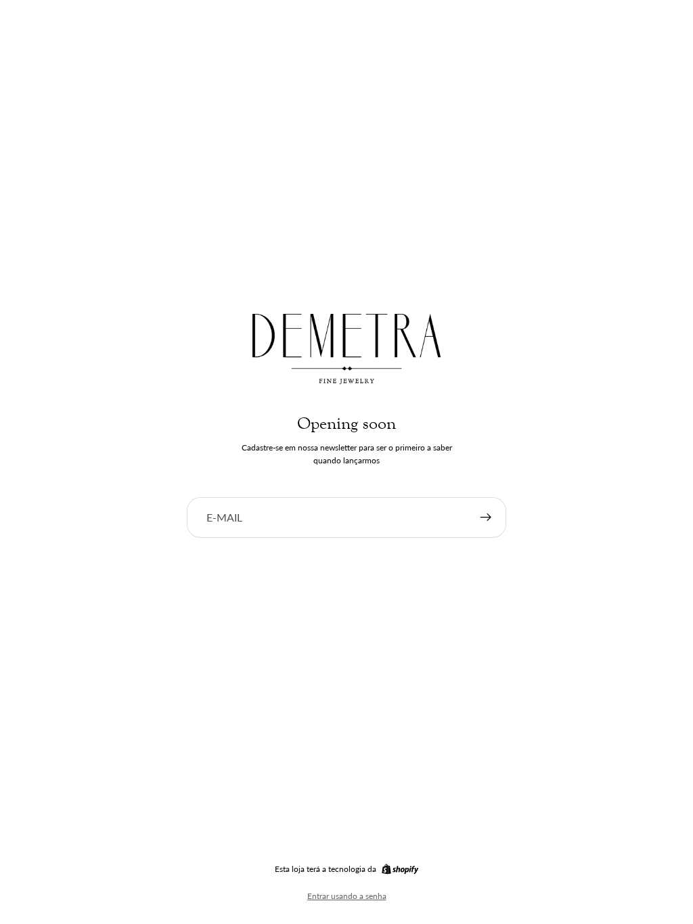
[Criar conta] (486, 517)
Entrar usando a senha (346, 896)
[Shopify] (400, 869)
